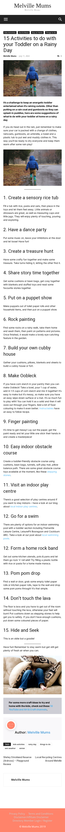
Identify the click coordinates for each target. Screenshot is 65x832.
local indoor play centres (23, 506)
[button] (60, 19)
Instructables (46, 408)
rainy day (32, 744)
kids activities (18, 744)
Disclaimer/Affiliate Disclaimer (31, 817)
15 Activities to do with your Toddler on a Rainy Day (30, 44)
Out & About (24, 32)
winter (22, 748)
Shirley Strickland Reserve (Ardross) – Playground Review (17, 761)
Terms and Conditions (40, 813)
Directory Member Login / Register (32, 820)
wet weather (10, 748)
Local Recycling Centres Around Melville (48, 759)
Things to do (51, 32)
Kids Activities (10, 32)
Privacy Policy (17, 813)
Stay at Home (37, 32)
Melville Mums (9, 56)
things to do (45, 744)
